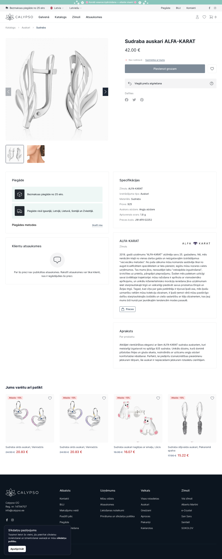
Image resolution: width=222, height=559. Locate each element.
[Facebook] (209, 8)
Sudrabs (41, 27)
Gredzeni (146, 510)
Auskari (26, 27)
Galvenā (44, 17)
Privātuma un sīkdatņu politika (117, 516)
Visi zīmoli (186, 498)
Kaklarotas (147, 528)
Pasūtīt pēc (66, 516)
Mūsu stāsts (107, 498)
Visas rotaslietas (150, 498)
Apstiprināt (17, 548)
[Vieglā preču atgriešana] (212, 83)
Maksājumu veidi (69, 510)
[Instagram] (215, 8)
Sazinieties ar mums (155, 60)
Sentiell (185, 522)
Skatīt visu (97, 225)
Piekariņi (145, 522)
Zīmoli (76, 17)
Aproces (145, 516)
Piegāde (165, 7)
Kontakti (191, 7)
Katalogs (61, 17)
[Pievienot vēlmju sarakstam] (50, 398)
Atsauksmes (94, 17)
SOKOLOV (187, 528)
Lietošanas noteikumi (112, 510)
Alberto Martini (189, 504)
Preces (130, 309)
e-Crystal (186, 510)
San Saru (186, 516)
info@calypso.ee (15, 510)
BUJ (178, 7)
